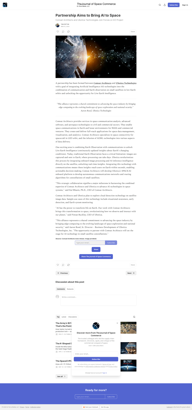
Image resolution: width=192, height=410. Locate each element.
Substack (169, 407)
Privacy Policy (112, 366)
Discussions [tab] (72, 317)
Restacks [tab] (70, 289)
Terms (27, 407)
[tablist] (65, 289)
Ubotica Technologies (126, 83)
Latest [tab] (64, 317)
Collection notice (35, 407)
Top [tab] (58, 317)
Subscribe (174, 5)
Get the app (105, 407)
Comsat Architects (102, 83)
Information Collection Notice (95, 366)
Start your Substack (91, 407)
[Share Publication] (164, 5)
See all (60, 376)
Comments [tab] (61, 289)
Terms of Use (106, 364)
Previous (64, 273)
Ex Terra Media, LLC (71, 334)
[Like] (58, 31)
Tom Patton (65, 24)
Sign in (185, 5)
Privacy (22, 407)
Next (129, 273)
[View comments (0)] (63, 31)
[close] (117, 323)
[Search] (160, 5)
